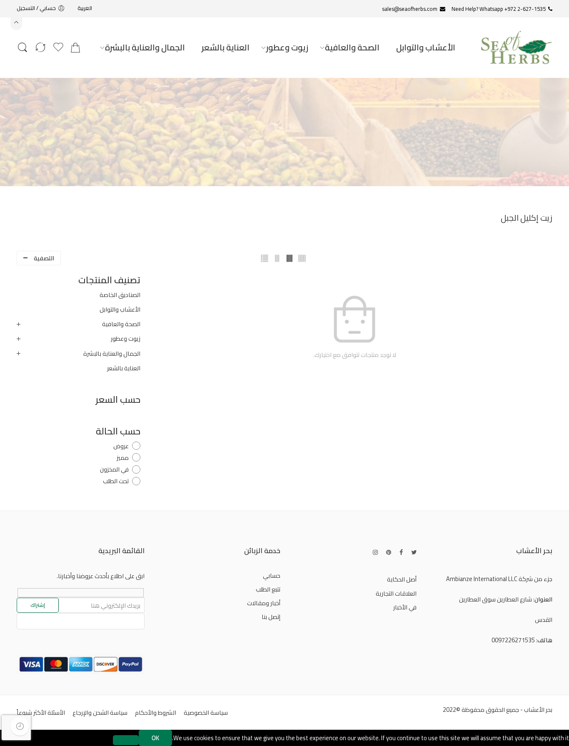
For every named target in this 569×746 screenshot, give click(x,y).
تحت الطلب (116, 481)
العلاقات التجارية (396, 593)
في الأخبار (405, 607)
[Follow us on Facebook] (401, 552)
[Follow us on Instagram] (375, 552)
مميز (123, 457)
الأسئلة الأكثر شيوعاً (41, 712)
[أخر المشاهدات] (19, 726)
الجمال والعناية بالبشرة (145, 47)
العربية (84, 8)
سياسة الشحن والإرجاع (99, 712)
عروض (121, 446)
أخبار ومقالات (263, 603)
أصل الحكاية (402, 579)
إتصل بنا (271, 616)
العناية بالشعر (226, 47)
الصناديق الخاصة (120, 295)
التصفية (44, 258)
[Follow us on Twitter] (414, 552)
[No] (126, 740)
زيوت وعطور (287, 47)
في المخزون (114, 469)
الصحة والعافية (352, 47)
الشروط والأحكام (155, 712)
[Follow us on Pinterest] (388, 552)
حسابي (271, 575)
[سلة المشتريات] (75, 47)
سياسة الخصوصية (206, 712)
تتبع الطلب (268, 589)
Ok (155, 738)
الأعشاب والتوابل (425, 47)
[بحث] (22, 47)
